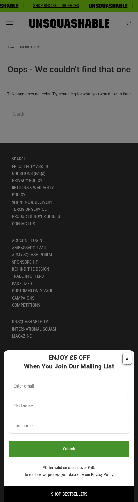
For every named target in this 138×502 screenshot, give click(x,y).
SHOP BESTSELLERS (69, 494)
